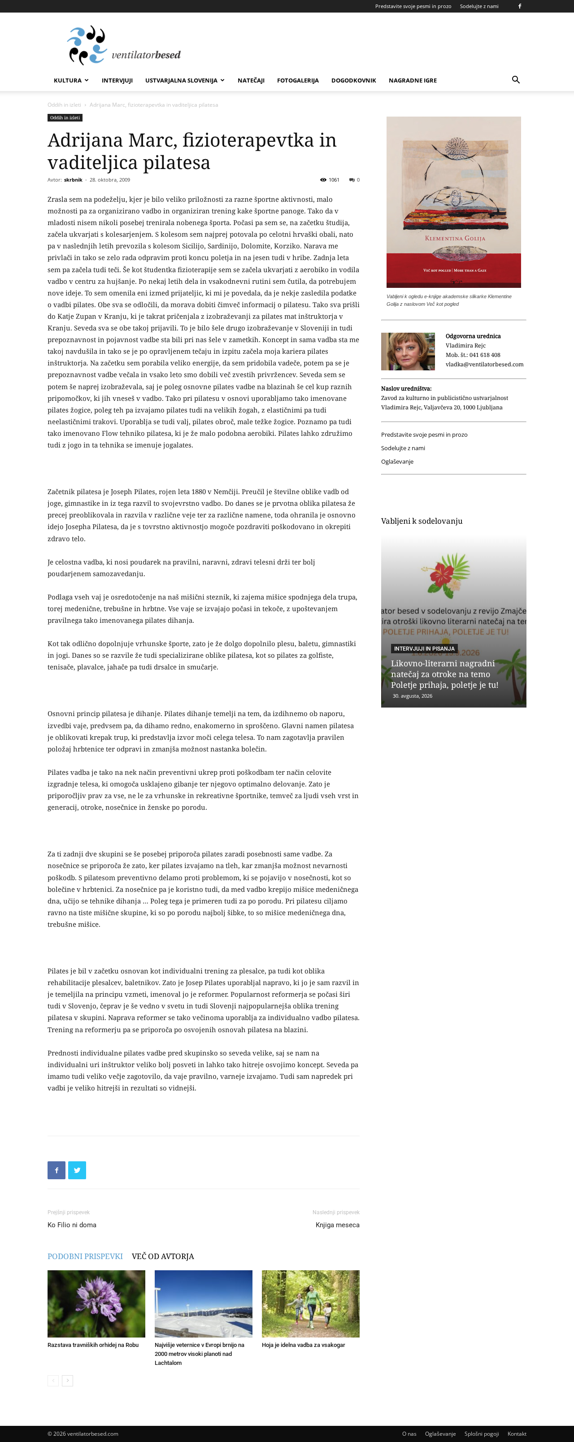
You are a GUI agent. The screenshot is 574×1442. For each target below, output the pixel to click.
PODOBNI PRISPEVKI (85, 1256)
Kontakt (517, 1434)
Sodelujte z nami (479, 6)
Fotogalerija (298, 80)
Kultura (68, 80)
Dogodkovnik (353, 80)
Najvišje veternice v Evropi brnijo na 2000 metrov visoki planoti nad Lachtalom (199, 1354)
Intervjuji (117, 80)
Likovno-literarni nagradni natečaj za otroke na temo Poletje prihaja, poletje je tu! (445, 674)
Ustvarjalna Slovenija (181, 80)
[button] (515, 81)
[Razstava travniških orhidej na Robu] (96, 1304)
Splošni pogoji (482, 1434)
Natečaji (251, 80)
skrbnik (73, 179)
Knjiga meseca (338, 1225)
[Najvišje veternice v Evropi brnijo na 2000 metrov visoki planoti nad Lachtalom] (203, 1304)
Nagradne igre (413, 80)
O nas (409, 1434)
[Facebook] (519, 6)
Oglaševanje (397, 461)
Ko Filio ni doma (72, 1225)
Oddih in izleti (64, 105)
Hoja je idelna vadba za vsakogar (303, 1345)
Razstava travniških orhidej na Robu (93, 1345)
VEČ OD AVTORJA (163, 1256)
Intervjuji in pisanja (424, 649)
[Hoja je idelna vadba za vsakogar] (311, 1304)
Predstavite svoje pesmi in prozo (413, 6)
